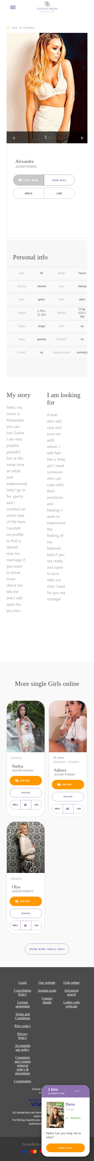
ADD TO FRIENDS (23, 27)
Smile (29, 193)
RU (41, 1093)
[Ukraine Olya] (26, 847)
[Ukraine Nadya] (26, 726)
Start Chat (65, 1148)
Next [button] (82, 138)
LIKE (59, 193)
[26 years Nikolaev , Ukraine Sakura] (68, 726)
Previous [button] (13, 138)
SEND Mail (59, 180)
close (77, 1090)
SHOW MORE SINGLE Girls (47, 949)
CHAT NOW (31, 180)
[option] (48, 88)
